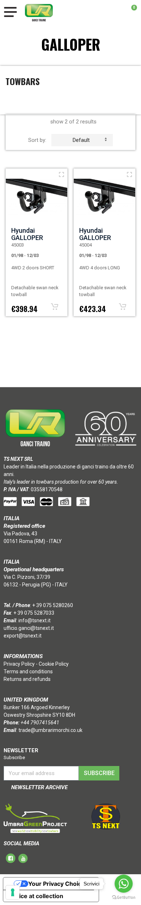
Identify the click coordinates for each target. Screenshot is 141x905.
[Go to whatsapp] (124, 884)
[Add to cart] (54, 306)
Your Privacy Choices (58, 883)
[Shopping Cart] (130, 12)
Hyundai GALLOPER (27, 234)
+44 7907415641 (40, 722)
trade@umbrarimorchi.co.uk (50, 730)
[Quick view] (61, 174)
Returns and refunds (27, 679)
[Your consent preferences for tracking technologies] (13, 892)
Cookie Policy (54, 664)
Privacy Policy (19, 664)
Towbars (22, 81)
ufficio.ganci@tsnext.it (29, 628)
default (81, 140)
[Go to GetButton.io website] (123, 897)
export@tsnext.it (23, 636)
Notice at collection (36, 896)
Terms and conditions (28, 671)
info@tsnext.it (34, 620)
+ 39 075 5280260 (52, 605)
